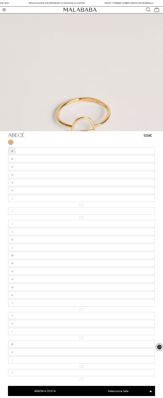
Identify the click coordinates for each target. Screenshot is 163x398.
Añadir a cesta (45, 391)
